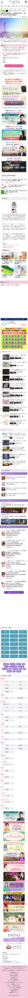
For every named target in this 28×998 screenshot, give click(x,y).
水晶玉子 (23, 10)
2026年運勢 (6, 664)
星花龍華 (7, 574)
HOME (2, 6)
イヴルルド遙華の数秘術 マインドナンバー (14, 982)
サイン (20, 450)
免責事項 (6, 968)
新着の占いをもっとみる (14, 592)
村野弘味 (17, 424)
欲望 (7, 576)
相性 (20, 416)
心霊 (18, 457)
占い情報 (23, 450)
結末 (16, 535)
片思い (16, 6)
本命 (13, 545)
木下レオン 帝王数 (14, 974)
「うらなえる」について (6, 966)
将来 (16, 10)
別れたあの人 (8, 586)
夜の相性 (23, 574)
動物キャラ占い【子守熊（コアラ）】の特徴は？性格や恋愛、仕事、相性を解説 (18, 435)
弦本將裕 (22, 365)
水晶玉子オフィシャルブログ (14, 244)
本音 (9, 389)
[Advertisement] (14, 301)
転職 (20, 668)
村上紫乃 (12, 389)
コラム (5, 6)
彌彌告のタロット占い (14, 992)
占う (14, 65)
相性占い (11, 402)
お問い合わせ (23, 970)
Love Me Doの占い (14, 977)
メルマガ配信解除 (10, 970)
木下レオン (12, 664)
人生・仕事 (21, 6)
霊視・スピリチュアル (14, 574)
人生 (19, 10)
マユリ (7, 584)
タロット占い (12, 358)
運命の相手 (15, 668)
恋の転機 (17, 545)
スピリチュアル (15, 450)
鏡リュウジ (5, 668)
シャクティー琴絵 (9, 543)
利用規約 (21, 73)
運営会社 (4, 970)
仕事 (17, 423)
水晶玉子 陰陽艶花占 (14, 979)
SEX (20, 574)
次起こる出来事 (19, 564)
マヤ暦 (22, 372)
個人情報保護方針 (12, 73)
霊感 (16, 457)
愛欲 (9, 576)
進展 (14, 404)
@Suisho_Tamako (10, 246)
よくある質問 (17, 970)
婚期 (24, 668)
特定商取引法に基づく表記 (21, 966)
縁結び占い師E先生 (9, 533)
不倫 (10, 668)
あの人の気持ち (17, 379)
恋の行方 (13, 576)
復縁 (19, 584)
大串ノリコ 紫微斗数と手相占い (14, 985)
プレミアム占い (12, 424)
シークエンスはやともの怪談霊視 (14, 987)
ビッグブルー (8, 564)
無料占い (9, 6)
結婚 (13, 6)
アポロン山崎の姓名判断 (14, 989)
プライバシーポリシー (13, 968)
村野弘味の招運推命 (14, 975)
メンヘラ (20, 443)
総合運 (24, 564)
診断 (10, 443)
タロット (11, 359)
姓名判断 (19, 671)
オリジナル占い (17, 533)
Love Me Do (21, 666)
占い (7, 10)
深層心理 (16, 443)
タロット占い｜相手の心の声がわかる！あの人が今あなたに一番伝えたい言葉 (18, 385)
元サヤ (22, 584)
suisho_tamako (11, 247)
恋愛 (24, 379)
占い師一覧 (21, 968)
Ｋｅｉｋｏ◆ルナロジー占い (14, 984)
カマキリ (11, 451)
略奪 (14, 671)
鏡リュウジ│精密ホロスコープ (14, 980)
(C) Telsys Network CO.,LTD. (14, 995)
